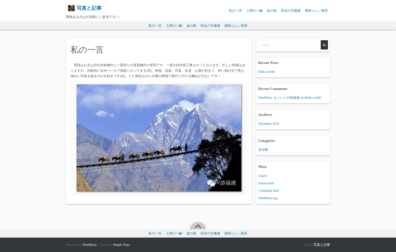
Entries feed (266, 183)
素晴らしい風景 (316, 10)
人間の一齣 (254, 10)
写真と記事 (89, 8)
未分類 (263, 149)
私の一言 (235, 10)
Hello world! (266, 71)
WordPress (89, 244)
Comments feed (268, 190)
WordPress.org (267, 198)
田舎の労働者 (291, 10)
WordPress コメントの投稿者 (278, 97)
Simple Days (121, 244)
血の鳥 (272, 10)
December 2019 (268, 123)
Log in (262, 175)
